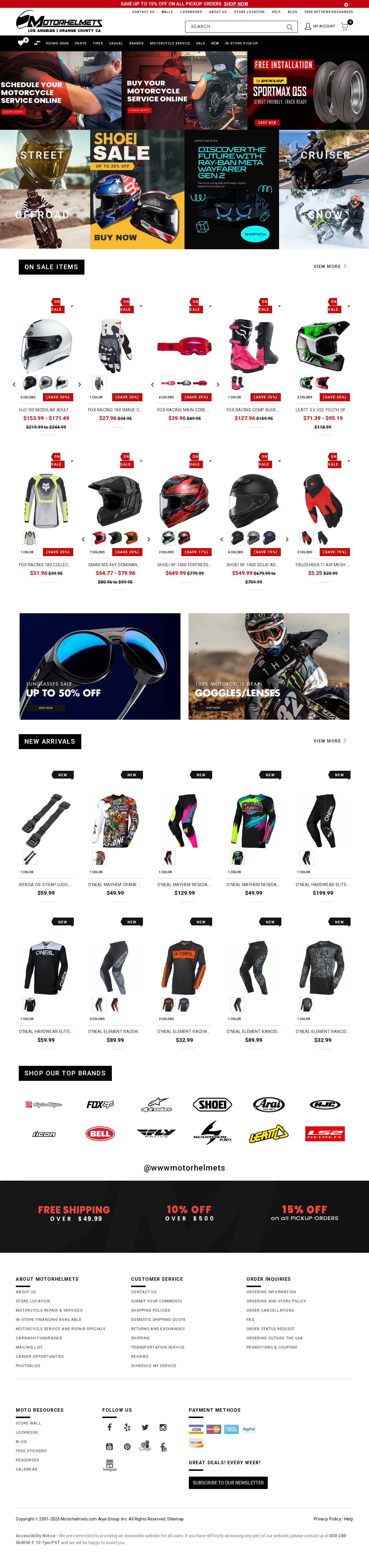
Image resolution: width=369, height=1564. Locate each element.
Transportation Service (158, 1347)
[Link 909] (145, 1427)
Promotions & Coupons (272, 1347)
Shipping (140, 1338)
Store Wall (28, 1423)
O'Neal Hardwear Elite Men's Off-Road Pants (323, 884)
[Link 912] (127, 1446)
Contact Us (141, 12)
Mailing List (29, 1347)
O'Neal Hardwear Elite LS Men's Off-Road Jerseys (46, 1031)
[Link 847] (44, 1104)
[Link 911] (109, 1446)
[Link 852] (325, 1104)
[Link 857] (269, 1133)
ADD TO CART (60, 906)
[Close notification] (346, 5)
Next (78, 383)
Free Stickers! (31, 1451)
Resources (27, 1460)
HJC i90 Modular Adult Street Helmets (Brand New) (46, 410)
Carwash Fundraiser (39, 1338)
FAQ (250, 1319)
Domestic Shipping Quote (158, 1319)
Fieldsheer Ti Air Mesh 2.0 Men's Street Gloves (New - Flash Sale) (323, 564)
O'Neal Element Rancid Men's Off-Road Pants (254, 1031)
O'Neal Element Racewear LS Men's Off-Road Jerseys (184, 1031)
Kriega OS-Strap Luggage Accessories (46, 884)
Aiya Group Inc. (113, 1519)
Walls (166, 12)
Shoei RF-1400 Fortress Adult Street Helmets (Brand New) (184, 564)
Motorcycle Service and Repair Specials (61, 1329)
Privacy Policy (327, 1519)
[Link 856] (212, 1132)
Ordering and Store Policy (276, 1301)
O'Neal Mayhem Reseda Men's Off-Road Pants (184, 884)
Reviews (139, 1356)
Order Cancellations (270, 1310)
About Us (217, 12)
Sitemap (175, 1519)
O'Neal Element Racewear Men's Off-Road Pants (115, 1031)
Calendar (26, 1469)
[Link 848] (100, 1104)
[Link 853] (44, 1133)
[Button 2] (290, 27)
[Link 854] (100, 1133)
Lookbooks (190, 12)
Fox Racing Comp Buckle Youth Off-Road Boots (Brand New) (254, 410)
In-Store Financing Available (49, 1319)
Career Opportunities (40, 1356)
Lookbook (27, 1432)
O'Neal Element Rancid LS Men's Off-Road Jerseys (323, 1031)
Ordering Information (271, 1292)
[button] (320, 26)
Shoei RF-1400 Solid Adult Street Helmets (254, 564)
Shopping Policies (150, 1310)
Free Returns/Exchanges (328, 12)
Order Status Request (270, 1329)
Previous (14, 383)
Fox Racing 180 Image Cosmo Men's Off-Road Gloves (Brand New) (115, 410)
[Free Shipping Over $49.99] (69, 1213)
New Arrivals (50, 741)
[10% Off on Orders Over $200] (184, 1213)
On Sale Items (52, 267)
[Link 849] (156, 1104)
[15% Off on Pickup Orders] (299, 1213)
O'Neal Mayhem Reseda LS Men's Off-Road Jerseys (254, 884)
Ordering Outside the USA (274, 1338)
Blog (292, 12)
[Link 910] (163, 1427)
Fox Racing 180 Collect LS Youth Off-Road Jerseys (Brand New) (46, 564)
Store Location (249, 12)
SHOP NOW (236, 4)
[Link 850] (212, 1104)
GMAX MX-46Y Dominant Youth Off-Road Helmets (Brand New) (115, 564)
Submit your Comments (156, 1301)
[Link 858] (325, 1133)
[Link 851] (269, 1104)
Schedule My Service (153, 1366)
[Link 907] (109, 1427)
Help (275, 12)
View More (328, 266)
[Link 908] (127, 1427)
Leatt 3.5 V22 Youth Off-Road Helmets (323, 410)
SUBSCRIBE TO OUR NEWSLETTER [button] (228, 1483)
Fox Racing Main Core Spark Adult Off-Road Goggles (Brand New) (184, 410)
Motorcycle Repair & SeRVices (49, 1310)
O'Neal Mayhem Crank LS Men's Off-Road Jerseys (115, 884)
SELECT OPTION (58, 440)
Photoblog (28, 1366)
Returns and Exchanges (158, 1329)
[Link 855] (156, 1133)
